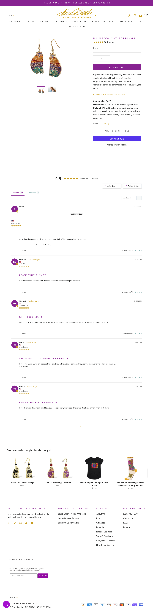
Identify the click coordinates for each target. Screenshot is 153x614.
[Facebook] (102, 124)
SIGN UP (43, 576)
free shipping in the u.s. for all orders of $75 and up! (76, 3)
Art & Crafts (79, 22)
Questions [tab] (32, 193)
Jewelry (30, 22)
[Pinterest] (108, 124)
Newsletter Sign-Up (105, 545)
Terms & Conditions (104, 536)
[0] (146, 15)
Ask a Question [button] (112, 186)
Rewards (100, 527)
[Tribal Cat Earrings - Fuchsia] (58, 468)
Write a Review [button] (133, 186)
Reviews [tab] (16, 193)
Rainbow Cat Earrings (27, 245)
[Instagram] (20, 523)
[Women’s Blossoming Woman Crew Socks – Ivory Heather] (130, 468)
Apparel (44, 22)
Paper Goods (127, 22)
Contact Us (128, 518)
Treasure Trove (76, 26)
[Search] (135, 15)
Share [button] (24, 250)
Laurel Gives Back (104, 531)
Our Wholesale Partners (68, 518)
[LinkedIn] (32, 523)
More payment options (117, 144)
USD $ (9, 15)
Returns (126, 527)
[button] (136, 250)
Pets (141, 22)
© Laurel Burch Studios (23, 603)
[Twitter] (105, 124)
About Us (100, 514)
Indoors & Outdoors (103, 22)
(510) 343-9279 (130, 514)
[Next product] (145, 473)
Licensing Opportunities (68, 522)
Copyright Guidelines (105, 540)
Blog (98, 518)
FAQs (125, 522)
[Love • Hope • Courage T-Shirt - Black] (94, 468)
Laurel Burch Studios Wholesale (72, 514)
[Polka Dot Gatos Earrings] (22, 468)
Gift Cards (100, 522)
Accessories (60, 22)
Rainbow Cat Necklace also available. (109, 94)
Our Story (14, 22)
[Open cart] (140, 15)
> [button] (88, 426)
